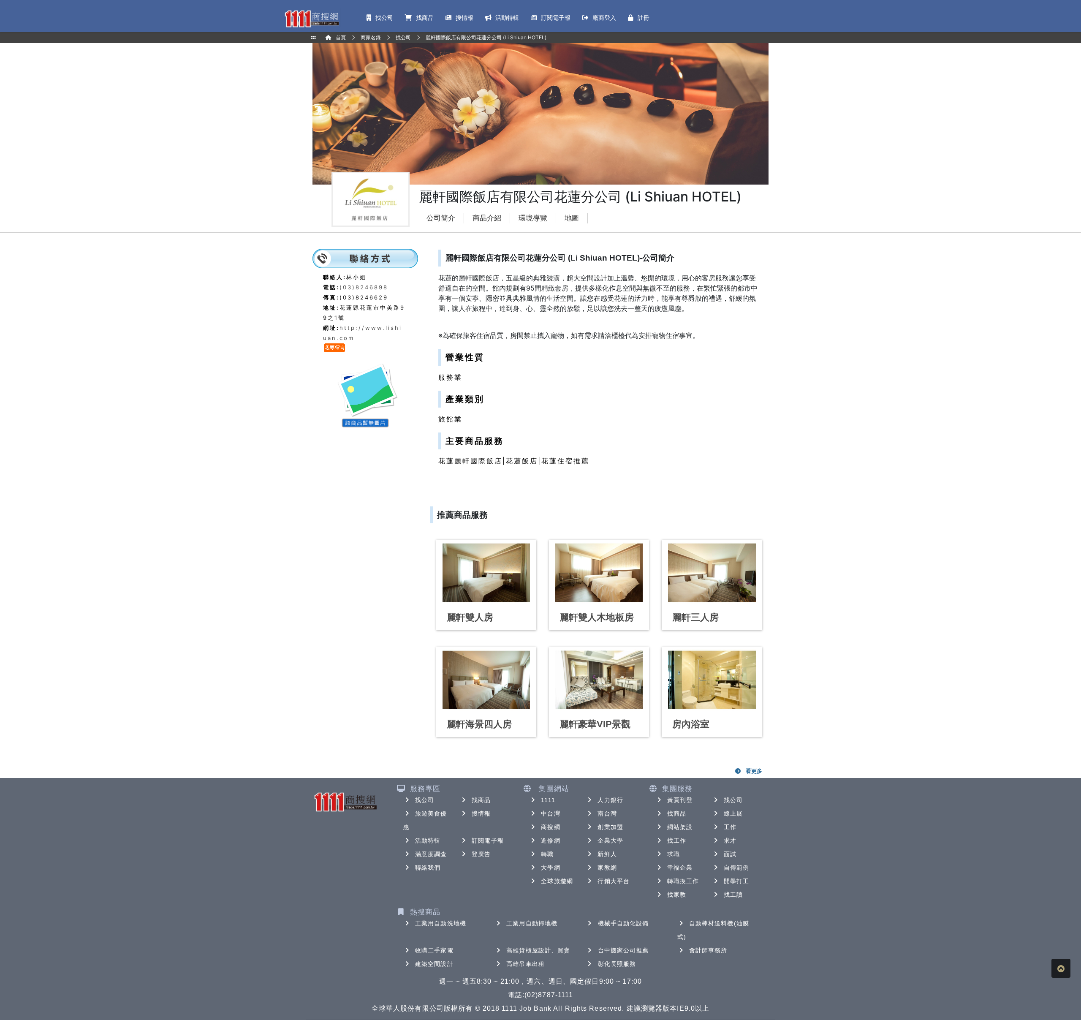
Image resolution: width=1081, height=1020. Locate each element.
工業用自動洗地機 (440, 923)
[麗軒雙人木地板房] (599, 573)
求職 (673, 854)
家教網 (607, 867)
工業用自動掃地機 (531, 923)
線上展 (733, 813)
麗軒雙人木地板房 (597, 617)
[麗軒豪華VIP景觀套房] (599, 680)
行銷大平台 (614, 881)
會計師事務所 (708, 950)
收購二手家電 (434, 950)
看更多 (754, 770)
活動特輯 (427, 840)
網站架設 (680, 827)
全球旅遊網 (557, 881)
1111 (548, 800)
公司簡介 (440, 218)
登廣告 (481, 854)
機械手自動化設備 (623, 923)
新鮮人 (607, 854)
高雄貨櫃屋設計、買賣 (538, 950)
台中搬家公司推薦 (623, 950)
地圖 (572, 218)
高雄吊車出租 (525, 963)
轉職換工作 (683, 881)
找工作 (676, 840)
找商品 (481, 800)
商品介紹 (487, 218)
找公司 (424, 800)
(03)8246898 (364, 287)
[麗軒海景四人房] (486, 680)
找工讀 (733, 894)
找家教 (676, 894)
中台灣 (550, 813)
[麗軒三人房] (711, 573)
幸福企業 (680, 867)
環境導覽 (533, 218)
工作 (730, 827)
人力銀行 (610, 800)
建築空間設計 (434, 963)
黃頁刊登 (680, 800)
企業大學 (610, 840)
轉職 (547, 854)
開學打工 (736, 881)
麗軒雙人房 (470, 617)
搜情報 (481, 813)
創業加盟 (610, 827)
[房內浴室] (711, 680)
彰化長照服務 (617, 963)
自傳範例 (736, 867)
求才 (730, 840)
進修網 (550, 840)
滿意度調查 (431, 854)
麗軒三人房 (695, 617)
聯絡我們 (427, 867)
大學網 (550, 867)
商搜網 (550, 827)
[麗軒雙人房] (486, 573)
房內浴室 (690, 724)
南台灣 (607, 813)
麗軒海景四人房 (479, 724)
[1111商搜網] (311, 18)
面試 (730, 854)
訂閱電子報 (488, 840)
